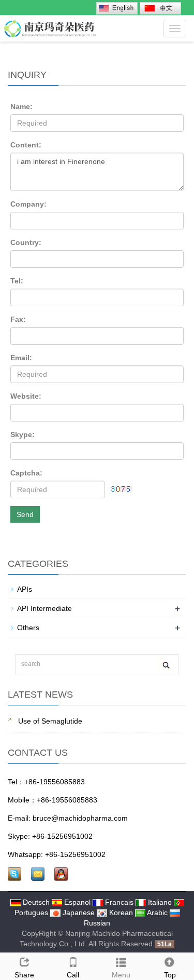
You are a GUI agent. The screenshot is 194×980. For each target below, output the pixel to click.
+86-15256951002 (62, 836)
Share (24, 975)
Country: (25, 242)
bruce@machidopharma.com (80, 818)
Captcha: (26, 473)
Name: (21, 106)
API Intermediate (44, 608)
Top (170, 975)
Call (73, 975)
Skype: (22, 434)
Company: (28, 204)
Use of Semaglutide (49, 721)
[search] (166, 664)
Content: (25, 145)
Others (28, 627)
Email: (21, 357)
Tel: (16, 281)
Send (25, 514)
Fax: (18, 319)
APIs (24, 589)
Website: (25, 396)
